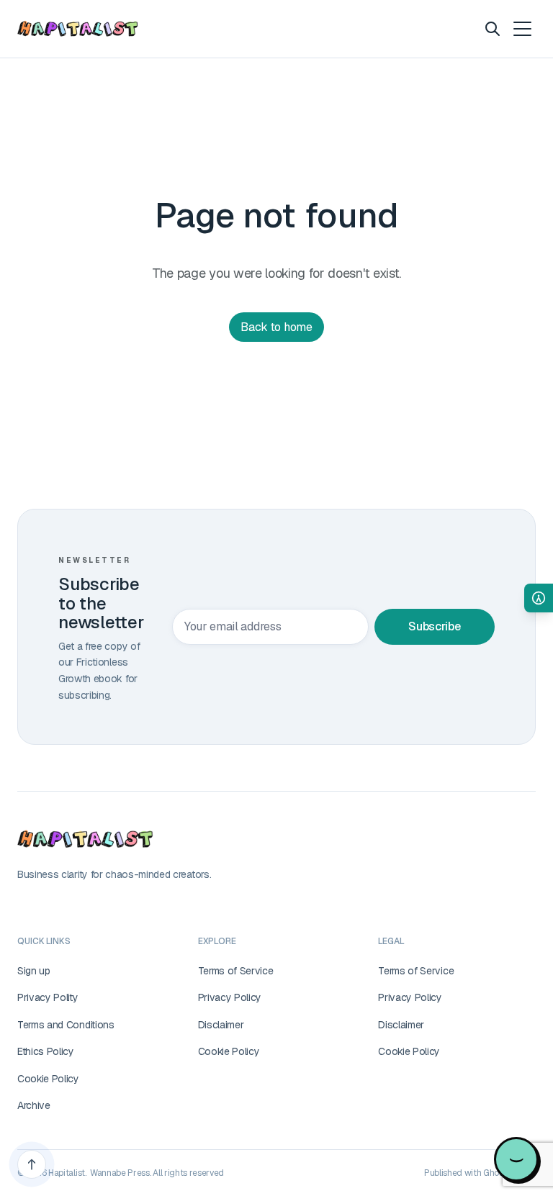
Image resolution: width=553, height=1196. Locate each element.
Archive (33, 1105)
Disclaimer (221, 1024)
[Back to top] (31, 1164)
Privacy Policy (230, 997)
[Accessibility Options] (538, 598)
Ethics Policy (45, 1051)
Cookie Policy (48, 1078)
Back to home (276, 327)
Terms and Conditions (65, 1024)
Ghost (494, 1173)
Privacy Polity (47, 997)
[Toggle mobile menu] (521, 28)
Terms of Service (236, 970)
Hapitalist (66, 1173)
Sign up (33, 970)
